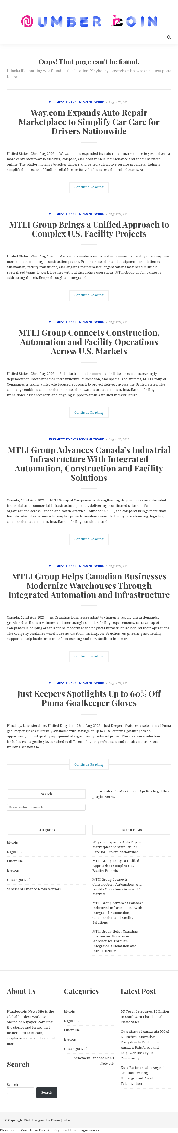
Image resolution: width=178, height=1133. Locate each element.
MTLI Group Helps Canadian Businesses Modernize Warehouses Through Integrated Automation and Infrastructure (89, 585)
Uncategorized (19, 880)
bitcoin (12, 842)
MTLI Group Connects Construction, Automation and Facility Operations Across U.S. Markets (89, 341)
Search (12, 1084)
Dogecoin (14, 852)
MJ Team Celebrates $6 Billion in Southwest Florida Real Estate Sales (145, 1017)
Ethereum (15, 861)
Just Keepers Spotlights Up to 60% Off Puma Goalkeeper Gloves (89, 698)
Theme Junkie (60, 1120)
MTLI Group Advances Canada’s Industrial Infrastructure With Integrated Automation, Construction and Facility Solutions (89, 463)
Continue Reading (89, 187)
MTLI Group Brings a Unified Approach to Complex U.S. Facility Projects (89, 229)
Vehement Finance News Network (76, 102)
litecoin (13, 870)
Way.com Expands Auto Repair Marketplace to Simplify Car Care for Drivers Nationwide (89, 121)
